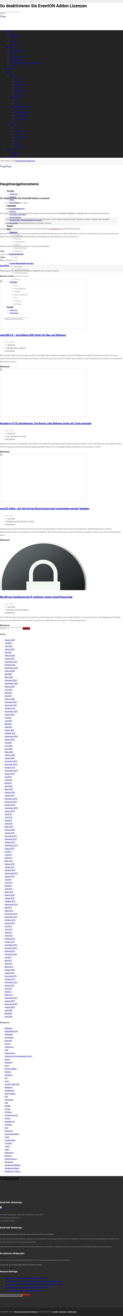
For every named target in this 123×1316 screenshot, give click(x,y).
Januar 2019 (9, 796)
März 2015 (9, 911)
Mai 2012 (8, 961)
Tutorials (23, 436)
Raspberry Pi (15, 436)
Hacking (8, 1072)
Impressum (63, 1312)
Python (7, 1118)
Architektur (9, 1038)
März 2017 (9, 861)
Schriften (8, 1125)
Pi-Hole (7, 1109)
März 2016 (9, 892)
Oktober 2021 (10, 708)
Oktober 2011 (10, 979)
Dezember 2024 (11, 662)
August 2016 (10, 876)
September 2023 (11, 683)
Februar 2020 (10, 755)
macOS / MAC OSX (20, 521)
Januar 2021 (9, 730)
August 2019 (10, 774)
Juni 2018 (8, 817)
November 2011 (11, 976)
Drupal (7, 1059)
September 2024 (11, 668)
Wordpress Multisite (12, 1165)
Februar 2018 (10, 830)
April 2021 (8, 727)
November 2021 (11, 705)
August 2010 (10, 1001)
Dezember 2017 (11, 836)
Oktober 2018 (10, 805)
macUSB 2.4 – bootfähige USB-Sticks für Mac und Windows (33, 335)
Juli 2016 (8, 880)
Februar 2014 (10, 939)
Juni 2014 (8, 929)
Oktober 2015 (10, 901)
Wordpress (25, 610)
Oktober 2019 (10, 768)
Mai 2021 (8, 724)
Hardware (9, 521)
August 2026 (10, 640)
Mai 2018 (8, 820)
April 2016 (8, 889)
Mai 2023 (8, 693)
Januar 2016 (9, 898)
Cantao (7, 1044)
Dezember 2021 (11, 702)
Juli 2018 (8, 814)
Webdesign (9, 1153)
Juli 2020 (8, 743)
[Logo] (3, 16)
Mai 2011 (8, 992)
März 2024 (9, 677)
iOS (6, 1078)
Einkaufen (8, 1062)
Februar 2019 (10, 792)
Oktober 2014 (10, 920)
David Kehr (11, 206)
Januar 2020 (9, 758)
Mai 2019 (8, 783)
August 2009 (10, 1007)
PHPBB (7, 1106)
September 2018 (11, 808)
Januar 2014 (9, 942)
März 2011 (9, 995)
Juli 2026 (8, 643)
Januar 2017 (9, 867)
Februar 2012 (10, 970)
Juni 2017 (8, 855)
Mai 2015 (8, 908)
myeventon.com (55, 229)
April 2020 (8, 749)
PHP (6, 1103)
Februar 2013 (10, 951)
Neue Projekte (10, 1094)
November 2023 (11, 680)
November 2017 (11, 839)
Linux (8, 436)
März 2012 (9, 967)
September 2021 (11, 711)
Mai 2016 (8, 886)
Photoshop (9, 1100)
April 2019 (8, 786)
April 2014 (8, 936)
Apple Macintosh (12, 348)
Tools (7, 1137)
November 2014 (11, 917)
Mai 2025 (8, 652)
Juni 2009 (8, 1010)
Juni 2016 (8, 883)
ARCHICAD (9, 1034)
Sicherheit (9, 610)
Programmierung (11, 1115)
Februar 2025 (10, 656)
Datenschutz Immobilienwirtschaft (18, 1056)
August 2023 (10, 687)
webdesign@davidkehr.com (25, 161)
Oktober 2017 (10, 842)
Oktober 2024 (10, 665)
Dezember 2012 (11, 954)
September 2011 (11, 982)
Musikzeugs (9, 1090)
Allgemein (8, 1028)
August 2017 (10, 848)
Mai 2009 (8, 1013)
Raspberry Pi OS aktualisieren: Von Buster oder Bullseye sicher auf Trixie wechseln (45, 423)
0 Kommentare (10, 351)
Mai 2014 (8, 932)
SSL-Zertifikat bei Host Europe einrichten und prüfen (23, 1290)
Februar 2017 (10, 864)
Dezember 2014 (11, 914)
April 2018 (8, 824)
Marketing (9, 1087)
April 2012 (8, 964)
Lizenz (9, 254)
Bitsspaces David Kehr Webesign (26, 1312)
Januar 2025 (9, 659)
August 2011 (10, 985)
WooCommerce (11, 1159)
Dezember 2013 (11, 945)
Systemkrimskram (12, 1134)
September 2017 (11, 845)
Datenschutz (10, 1053)
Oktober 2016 (10, 870)
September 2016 (11, 873)
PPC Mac (8, 1112)
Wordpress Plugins (13, 209)
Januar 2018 (9, 833)
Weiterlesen (5, 366)
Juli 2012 (8, 957)
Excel (7, 1066)
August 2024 (10, 671)
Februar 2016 (10, 895)
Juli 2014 (8, 926)
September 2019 (11, 771)
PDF (6, 1097)
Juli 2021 (8, 718)
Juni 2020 (8, 746)
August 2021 (10, 715)
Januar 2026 (9, 649)
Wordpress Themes (12, 1171)
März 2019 (9, 789)
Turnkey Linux (10, 1140)
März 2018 (9, 827)
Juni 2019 (8, 780)
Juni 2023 (8, 690)
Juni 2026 (8, 646)
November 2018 (11, 802)
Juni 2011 (8, 989)
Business (8, 1041)
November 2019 (11, 764)
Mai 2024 (8, 674)
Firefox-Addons (11, 1069)
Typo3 (7, 1146)
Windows (22, 348)
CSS (6, 1050)
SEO (6, 1128)
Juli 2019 (8, 777)
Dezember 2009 (11, 1004)
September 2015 (11, 904)
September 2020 (11, 736)
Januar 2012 (9, 973)
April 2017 (8, 858)
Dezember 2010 (11, 998)
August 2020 (10, 739)
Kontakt (55, 1312)
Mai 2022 (8, 696)
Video (7, 1150)
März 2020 (9, 752)
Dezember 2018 (11, 799)
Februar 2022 (10, 699)
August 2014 (10, 923)
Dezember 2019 (11, 761)
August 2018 (10, 811)
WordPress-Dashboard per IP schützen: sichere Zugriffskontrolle (36, 597)
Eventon (3, 254)
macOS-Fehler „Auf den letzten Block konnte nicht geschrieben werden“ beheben (44, 508)
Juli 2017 (8, 852)
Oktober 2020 (10, 733)
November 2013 (11, 948)
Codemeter (9, 1047)
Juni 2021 (8, 721)
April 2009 (8, 1017)
